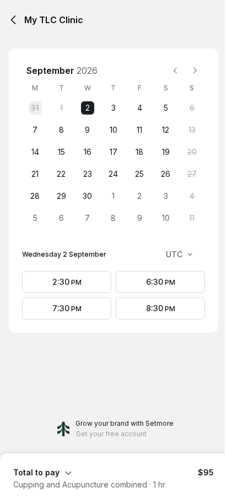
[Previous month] (175, 70)
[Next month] (195, 70)
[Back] (13, 20)
